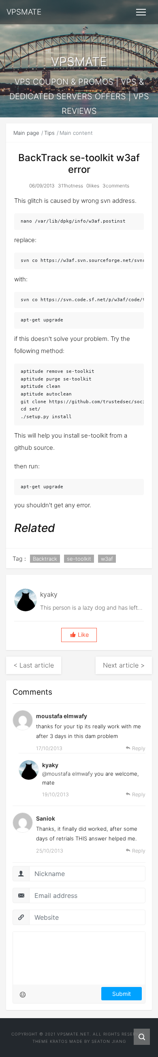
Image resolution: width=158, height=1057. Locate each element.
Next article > (124, 665)
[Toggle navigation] (141, 12)
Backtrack (45, 558)
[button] (79, 635)
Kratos (59, 1041)
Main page (26, 133)
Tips (49, 133)
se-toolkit (79, 558)
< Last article (33, 665)
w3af (107, 558)
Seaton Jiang (109, 1041)
